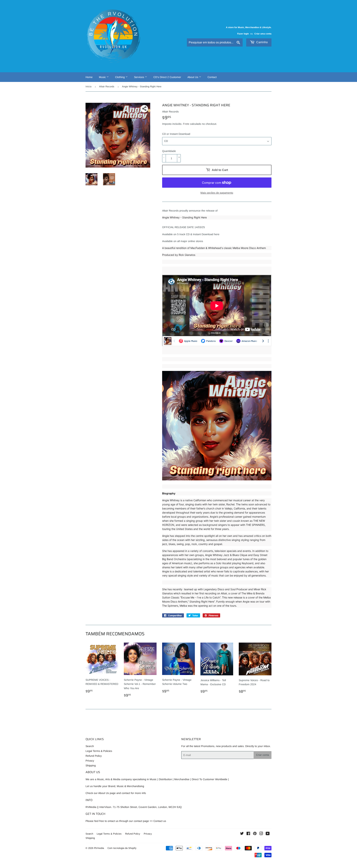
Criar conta (262, 754)
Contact (212, 77)
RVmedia (99, 848)
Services (139, 77)
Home (89, 77)
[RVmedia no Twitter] (242, 834)
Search (90, 746)
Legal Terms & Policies (99, 750)
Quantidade (169, 151)
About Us (193, 77)
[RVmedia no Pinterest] (255, 834)
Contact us (159, 820)
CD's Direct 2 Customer (167, 77)
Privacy (90, 760)
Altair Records (106, 86)
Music (103, 77)
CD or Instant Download (176, 133)
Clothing (120, 77)
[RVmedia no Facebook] (248, 834)
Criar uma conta (262, 33)
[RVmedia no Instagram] (261, 834)
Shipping (91, 765)
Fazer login (243, 33)
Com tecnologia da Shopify (121, 848)
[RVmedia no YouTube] (268, 834)
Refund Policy (94, 755)
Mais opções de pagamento (216, 192)
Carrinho (261, 42)
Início (88, 86)
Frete (186, 123)
